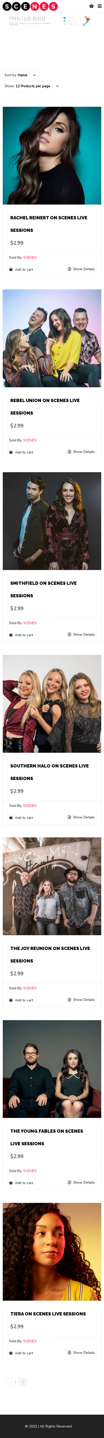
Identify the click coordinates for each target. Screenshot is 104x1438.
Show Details (83, 269)
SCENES (30, 257)
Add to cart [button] (23, 269)
